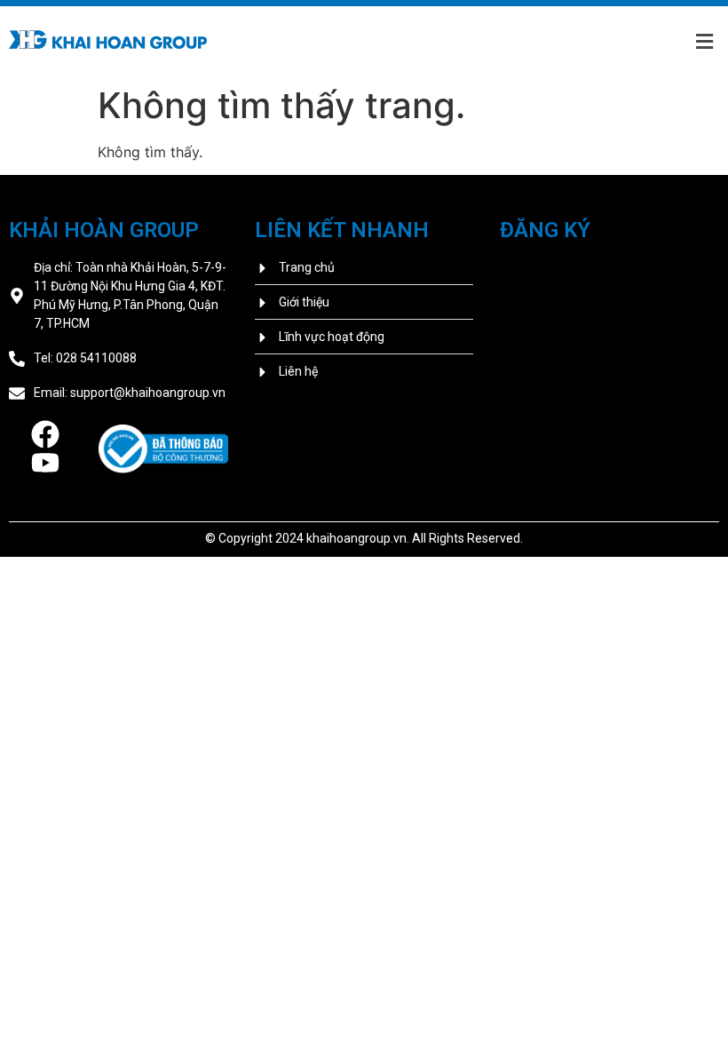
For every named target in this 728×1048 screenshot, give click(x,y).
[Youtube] (45, 463)
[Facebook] (45, 434)
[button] (704, 42)
